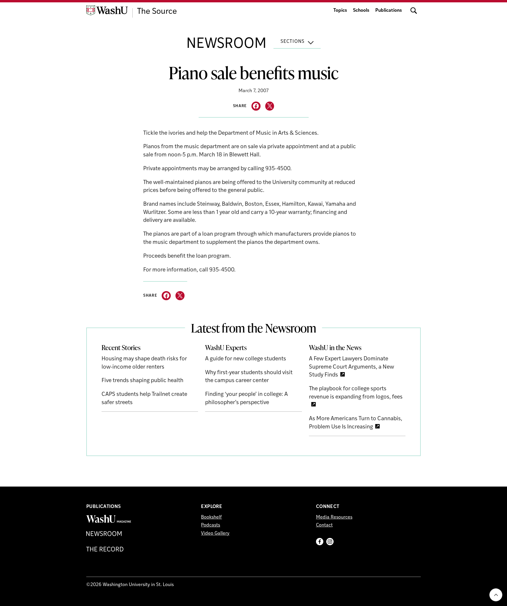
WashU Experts (226, 347)
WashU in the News (335, 347)
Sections (292, 41)
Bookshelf (211, 517)
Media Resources (334, 517)
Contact (324, 525)
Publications (388, 10)
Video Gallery (215, 533)
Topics (340, 10)
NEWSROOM (226, 44)
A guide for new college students (245, 359)
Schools (361, 10)
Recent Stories (121, 347)
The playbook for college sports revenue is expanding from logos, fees (356, 393)
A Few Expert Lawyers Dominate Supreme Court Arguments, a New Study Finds (351, 367)
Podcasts (210, 525)
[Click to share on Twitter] (269, 106)
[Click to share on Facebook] (256, 106)
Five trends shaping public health (142, 381)
